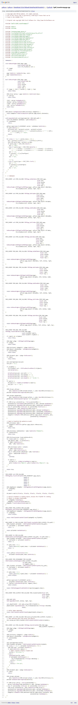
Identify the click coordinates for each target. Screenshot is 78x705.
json (75, 702)
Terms (17, 702)
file (33, 11)
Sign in (74, 2)
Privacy (13, 702)
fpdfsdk (49, 7)
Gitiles (9, 702)
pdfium (4, 7)
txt (72, 702)
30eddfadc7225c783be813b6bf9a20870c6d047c (29, 7)
